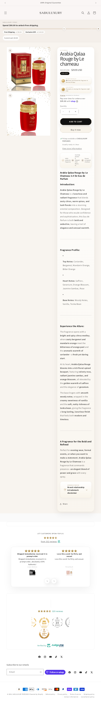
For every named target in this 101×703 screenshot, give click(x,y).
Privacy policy (62, 694)
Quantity (63, 106)
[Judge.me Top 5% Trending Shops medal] (57, 622)
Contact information (71, 697)
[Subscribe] (40, 672)
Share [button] (65, 504)
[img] (50, 538)
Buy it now (76, 129)
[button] (5, 13)
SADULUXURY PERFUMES (20, 694)
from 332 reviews (49, 541)
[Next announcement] (96, 3)
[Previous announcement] (5, 3)
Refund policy (50, 694)
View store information (72, 148)
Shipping (62, 95)
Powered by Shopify (36, 694)
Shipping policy (89, 694)
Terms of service (75, 694)
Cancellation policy (87, 697)
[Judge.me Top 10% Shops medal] (31, 633)
